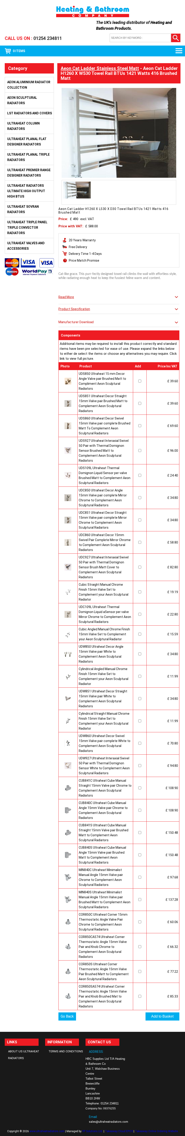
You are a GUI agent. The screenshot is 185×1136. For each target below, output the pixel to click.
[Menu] (176, 51)
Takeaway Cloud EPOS (119, 1131)
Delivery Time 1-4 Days (85, 254)
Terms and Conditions (66, 1051)
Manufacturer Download (76, 322)
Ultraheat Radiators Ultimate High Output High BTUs (26, 191)
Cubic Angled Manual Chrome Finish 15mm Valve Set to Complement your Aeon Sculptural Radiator (104, 634)
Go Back (67, 1016)
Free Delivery (78, 247)
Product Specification (74, 309)
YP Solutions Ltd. (92, 1131)
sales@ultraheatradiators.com (108, 1121)
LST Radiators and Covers (29, 113)
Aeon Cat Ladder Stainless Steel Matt (100, 68)
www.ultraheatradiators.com (47, 1131)
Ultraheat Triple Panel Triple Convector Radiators (27, 227)
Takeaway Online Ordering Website (156, 1131)
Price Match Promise (84, 260)
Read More (66, 297)
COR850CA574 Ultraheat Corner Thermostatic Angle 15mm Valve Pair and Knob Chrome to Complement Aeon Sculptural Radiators (103, 947)
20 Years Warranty (82, 240)
